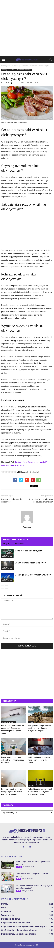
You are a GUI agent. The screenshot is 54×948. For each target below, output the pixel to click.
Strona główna (6, 66)
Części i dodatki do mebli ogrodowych (19, 930)
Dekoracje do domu (10, 919)
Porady (31, 722)
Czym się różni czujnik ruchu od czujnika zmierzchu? (41, 500)
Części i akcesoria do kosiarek (15, 922)
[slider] (8, 471)
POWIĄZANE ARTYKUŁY (15, 539)
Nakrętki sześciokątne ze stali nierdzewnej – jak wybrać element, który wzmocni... (40, 791)
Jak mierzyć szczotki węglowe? (30, 562)
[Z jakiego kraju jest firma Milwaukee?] (7, 577)
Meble (4, 754)
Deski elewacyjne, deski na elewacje (18, 934)
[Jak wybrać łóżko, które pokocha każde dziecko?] (7, 876)
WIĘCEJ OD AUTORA (13, 543)
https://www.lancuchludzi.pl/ (12, 465)
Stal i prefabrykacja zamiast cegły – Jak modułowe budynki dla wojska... (39, 728)
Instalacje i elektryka (8, 69)
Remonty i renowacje (8, 722)
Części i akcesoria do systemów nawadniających (24, 926)
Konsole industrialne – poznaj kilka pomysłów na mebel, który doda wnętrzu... (13, 791)
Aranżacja (6, 911)
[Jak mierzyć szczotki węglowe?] (7, 565)
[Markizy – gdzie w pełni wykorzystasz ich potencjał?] (7, 864)
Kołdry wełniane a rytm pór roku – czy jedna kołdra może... (39, 760)
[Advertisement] (27, 28)
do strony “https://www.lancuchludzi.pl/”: (31, 462)
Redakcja (9, 83)
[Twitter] (30, 846)
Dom (3, 907)
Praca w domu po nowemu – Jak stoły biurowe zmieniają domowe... (12, 760)
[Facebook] (23, 846)
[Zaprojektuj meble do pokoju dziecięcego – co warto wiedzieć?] (7, 888)
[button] (50, 59)
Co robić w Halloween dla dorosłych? (11, 500)
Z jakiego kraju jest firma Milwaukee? (33, 574)
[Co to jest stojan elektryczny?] (7, 553)
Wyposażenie (33, 754)
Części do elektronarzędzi (24, 69)
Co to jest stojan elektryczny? (29, 550)
